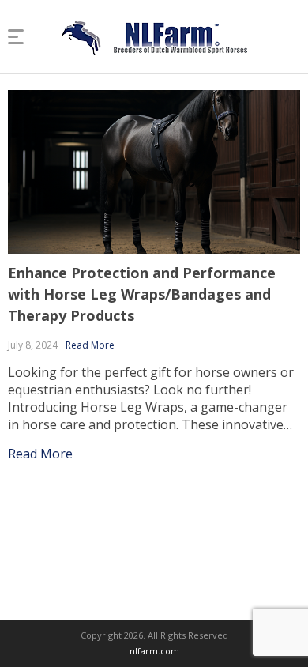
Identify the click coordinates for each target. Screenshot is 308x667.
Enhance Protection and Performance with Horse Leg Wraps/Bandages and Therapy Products (142, 294)
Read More (90, 345)
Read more (40, 453)
